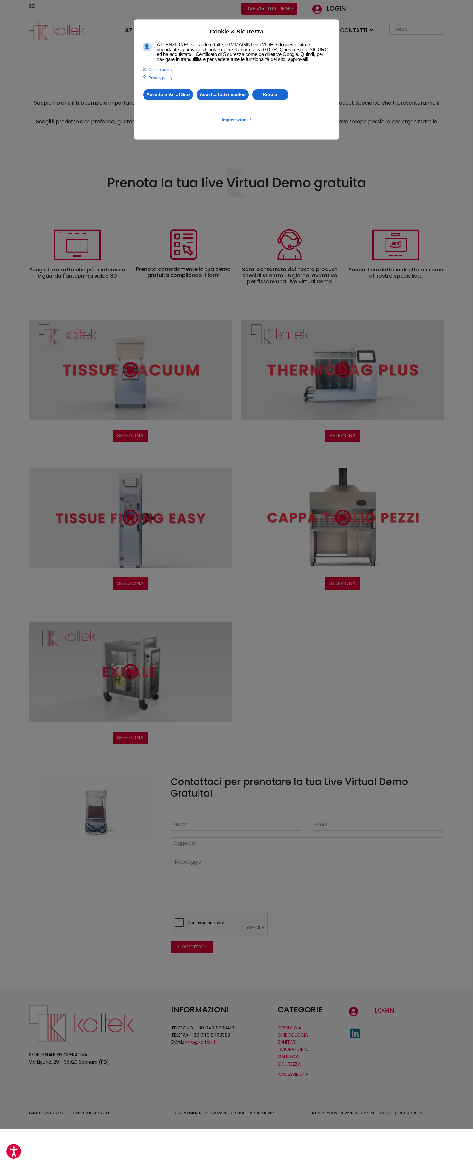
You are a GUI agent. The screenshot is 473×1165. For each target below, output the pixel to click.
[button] (13, 1151)
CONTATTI (353, 30)
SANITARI (287, 1042)
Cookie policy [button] (160, 69)
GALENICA (288, 1056)
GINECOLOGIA (293, 1035)
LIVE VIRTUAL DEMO (269, 8)
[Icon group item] (355, 1033)
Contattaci (192, 946)
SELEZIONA (130, 435)
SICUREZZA (289, 1064)
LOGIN (336, 8)
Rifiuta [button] (270, 94)
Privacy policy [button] (160, 78)
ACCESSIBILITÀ (293, 1074)
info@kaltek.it (200, 1042)
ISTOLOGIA (289, 1028)
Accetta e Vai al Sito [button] (168, 94)
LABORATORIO (293, 1049)
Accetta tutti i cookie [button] (223, 94)
